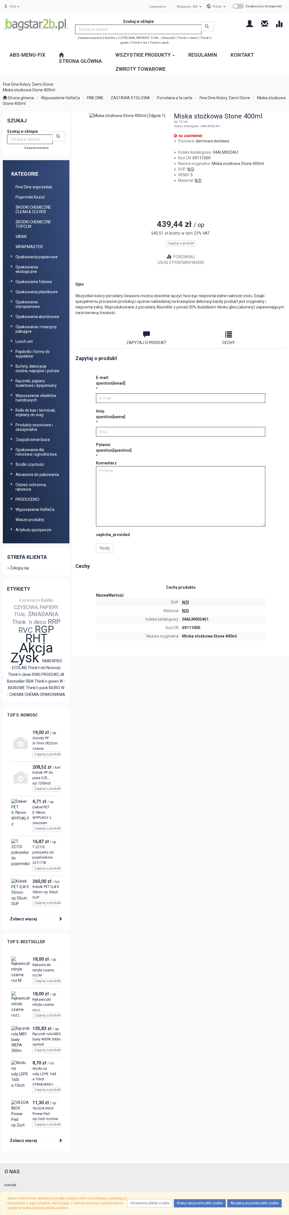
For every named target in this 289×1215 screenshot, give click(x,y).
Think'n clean (187, 38)
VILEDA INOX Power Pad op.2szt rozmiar (45, 1113)
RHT (36, 638)
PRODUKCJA (52, 674)
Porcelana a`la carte (174, 98)
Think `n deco (29, 622)
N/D (190, 169)
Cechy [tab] (228, 342)
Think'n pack (159, 43)
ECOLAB (19, 667)
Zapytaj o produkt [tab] (146, 342)
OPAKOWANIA (52, 694)
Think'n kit (139, 43)
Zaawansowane (90, 38)
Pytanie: (114, 447)
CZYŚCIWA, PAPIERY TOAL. (139, 38)
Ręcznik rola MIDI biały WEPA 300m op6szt (46, 1039)
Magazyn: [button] (187, 6)
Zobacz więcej (23, 919)
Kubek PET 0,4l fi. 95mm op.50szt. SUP (46, 892)
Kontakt (10, 1185)
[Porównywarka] (279, 23)
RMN (46, 661)
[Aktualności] (264, 23)
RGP (44, 629)
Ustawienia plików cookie (149, 1203)
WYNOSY (33, 601)
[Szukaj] (207, 26)
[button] (219, 6)
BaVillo (110, 38)
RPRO (57, 661)
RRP (54, 622)
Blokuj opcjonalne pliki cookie (200, 1203)
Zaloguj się (19, 568)
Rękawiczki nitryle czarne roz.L (43, 1004)
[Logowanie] (249, 23)
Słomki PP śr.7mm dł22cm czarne (45, 743)
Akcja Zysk (31, 653)
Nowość (169, 38)
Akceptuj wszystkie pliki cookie (254, 1203)
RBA (30, 681)
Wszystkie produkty (143, 55)
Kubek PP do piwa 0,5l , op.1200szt (42, 777)
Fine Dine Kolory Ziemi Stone (225, 98)
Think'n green (46, 681)
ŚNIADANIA (43, 614)
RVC (25, 630)
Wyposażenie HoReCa (60, 98)
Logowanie (157, 6)
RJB (22, 601)
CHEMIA (32, 694)
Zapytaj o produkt (47, 754)
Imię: (110, 414)
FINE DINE (95, 98)
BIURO (54, 687)
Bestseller (16, 681)
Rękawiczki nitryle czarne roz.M (43, 970)
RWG (36, 674)
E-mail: (110, 380)
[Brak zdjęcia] (20, 744)
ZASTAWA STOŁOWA (130, 98)
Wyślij (105, 548)
